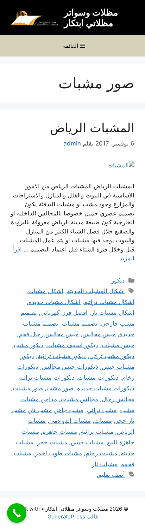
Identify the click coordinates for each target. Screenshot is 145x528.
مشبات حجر (52, 442)
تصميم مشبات (79, 323)
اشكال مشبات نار (112, 312)
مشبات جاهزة (60, 431)
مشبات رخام (101, 453)
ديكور (118, 280)
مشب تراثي (101, 410)
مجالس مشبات (79, 399)
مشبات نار (105, 464)
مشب (127, 410)
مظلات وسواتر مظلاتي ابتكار (91, 17)
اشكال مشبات (45, 291)
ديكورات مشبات (98, 377)
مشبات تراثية (97, 431)
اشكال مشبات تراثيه (109, 301)
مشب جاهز (69, 410)
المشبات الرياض (92, 127)
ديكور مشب (29, 345)
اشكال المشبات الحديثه (96, 291)
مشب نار (40, 410)
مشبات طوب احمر (58, 453)
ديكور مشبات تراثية (62, 356)
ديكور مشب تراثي (111, 356)
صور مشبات (28, 388)
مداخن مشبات (39, 399)
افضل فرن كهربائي (64, 312)
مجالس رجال (118, 399)
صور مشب (60, 388)
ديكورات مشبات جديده (105, 388)
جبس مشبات (118, 345)
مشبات (103, 420)
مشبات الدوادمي (70, 420)
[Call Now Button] (16, 513)
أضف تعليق (111, 474)
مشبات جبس (87, 442)
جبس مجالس (99, 334)
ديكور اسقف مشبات (72, 345)
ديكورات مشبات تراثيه (47, 377)
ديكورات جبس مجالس (70, 366)
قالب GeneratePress (73, 516)
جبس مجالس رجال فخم (49, 334)
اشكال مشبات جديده (55, 301)
